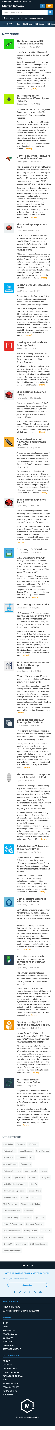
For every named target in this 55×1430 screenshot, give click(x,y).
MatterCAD (8, 1157)
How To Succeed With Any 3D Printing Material (23, 1237)
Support (7, 1341)
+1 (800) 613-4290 (11, 1307)
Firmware (21, 1144)
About (6, 1361)
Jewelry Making (10, 1164)
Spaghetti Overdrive (34, 1224)
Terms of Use (10, 1391)
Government (10, 1345)
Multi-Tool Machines (11, 1231)
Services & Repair (12, 1349)
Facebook (14, 1292)
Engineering (26, 1164)
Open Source (19, 1177)
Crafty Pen (45, 1177)
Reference (28, 1211)
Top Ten (24, 1197)
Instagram (25, 1292)
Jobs (5, 1379)
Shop (5, 1323)
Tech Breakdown (10, 1204)
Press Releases (25, 1151)
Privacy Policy (11, 1387)
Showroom (9, 1330)
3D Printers (39, 24)
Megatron (33, 1177)
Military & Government (12, 1224)
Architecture (21, 1244)
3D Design (33, 1144)
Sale (18, 24)
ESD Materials (31, 1171)
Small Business (42, 1151)
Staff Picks (27, 24)
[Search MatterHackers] (50, 12)
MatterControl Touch (12, 1171)
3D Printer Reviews (38, 1244)
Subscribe (27, 1285)
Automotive (21, 1157)
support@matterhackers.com (21, 1311)
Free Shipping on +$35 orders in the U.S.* (18, 1)
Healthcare (45, 1231)
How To (33, 1184)
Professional (10, 1334)
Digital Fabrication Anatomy (15, 1184)
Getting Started (30, 1231)
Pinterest (35, 1292)
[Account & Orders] (42, 6)
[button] (27, 18)
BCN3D (6, 1177)
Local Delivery (11, 1372)
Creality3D (7, 1244)
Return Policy (10, 1383)
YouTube (40, 1292)
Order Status (10, 1368)
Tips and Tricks (34, 1191)
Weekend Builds (10, 1197)
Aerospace (26, 1217)
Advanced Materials (11, 1211)
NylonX (44, 1171)
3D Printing (8, 1144)
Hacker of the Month (12, 1251)
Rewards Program (13, 1376)
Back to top (27, 1265)
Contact (7, 1365)
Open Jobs (39, 1217)
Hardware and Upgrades (13, 1191)
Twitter (19, 1292)
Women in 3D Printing (30, 1204)
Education (36, 1197)
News (6, 1327)
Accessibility (10, 1394)
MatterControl (9, 1151)
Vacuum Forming (10, 1217)
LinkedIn (30, 1292)
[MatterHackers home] (13, 6)
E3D (32, 1157)
